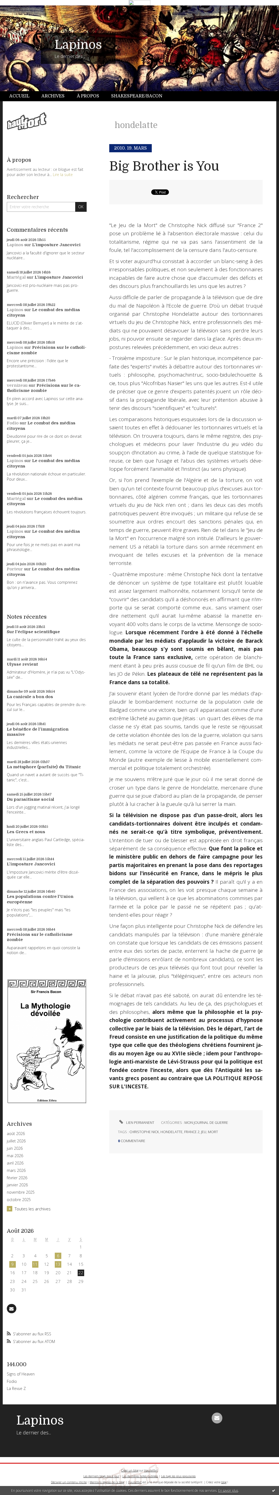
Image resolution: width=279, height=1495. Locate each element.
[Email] (11, 1309)
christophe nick (144, 1131)
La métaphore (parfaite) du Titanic (44, 766)
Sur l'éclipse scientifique (33, 631)
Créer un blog (129, 1470)
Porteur (15, 569)
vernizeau (17, 385)
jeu (203, 1131)
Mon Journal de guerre (206, 1122)
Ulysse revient (22, 664)
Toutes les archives (33, 1208)
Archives (53, 96)
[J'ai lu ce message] (273, 1490)
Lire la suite (63, 174)
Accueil (19, 96)
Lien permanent (139, 1122)
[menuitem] (22, 96)
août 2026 (16, 1133)
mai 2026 (15, 1155)
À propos (88, 96)
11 (35, 1264)
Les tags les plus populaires (178, 1476)
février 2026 (17, 1177)
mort (213, 1131)
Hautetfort (151, 1470)
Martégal (16, 277)
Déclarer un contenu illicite (69, 1482)
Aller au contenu (18, 10)
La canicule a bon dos (30, 696)
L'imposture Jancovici (56, 244)
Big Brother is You (164, 166)
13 (58, 1264)
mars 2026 (16, 1170)
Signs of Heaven (21, 1374)
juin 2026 (15, 1148)
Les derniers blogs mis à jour (101, 1476)
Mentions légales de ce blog (107, 1482)
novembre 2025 (21, 1192)
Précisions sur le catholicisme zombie (44, 388)
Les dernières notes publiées (140, 1476)
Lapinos (78, 45)
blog (223, 1482)
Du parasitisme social (30, 799)
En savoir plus (228, 1490)
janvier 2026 (17, 1185)
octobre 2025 (19, 1199)
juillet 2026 (16, 1141)
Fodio (13, 423)
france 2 (191, 1131)
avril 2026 (15, 1163)
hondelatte (171, 1131)
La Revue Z (16, 1388)
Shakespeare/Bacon (136, 96)
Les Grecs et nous (26, 831)
